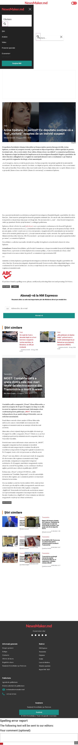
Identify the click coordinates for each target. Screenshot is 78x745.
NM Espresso (43, 648)
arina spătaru (6, 286)
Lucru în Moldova (44, 662)
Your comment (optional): (15, 730)
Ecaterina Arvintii (25, 349)
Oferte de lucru (8, 659)
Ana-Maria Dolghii (10, 393)
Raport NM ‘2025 (44, 669)
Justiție (41, 659)
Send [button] (1, 744)
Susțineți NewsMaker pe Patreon (14, 666)
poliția (15, 286)
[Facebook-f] (32, 635)
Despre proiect (7, 648)
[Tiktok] (42, 635)
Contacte (5, 655)
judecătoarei (29, 226)
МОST (27, 411)
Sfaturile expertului (44, 666)
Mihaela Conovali (9, 138)
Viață (5, 126)
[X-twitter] (35, 635)
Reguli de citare (8, 662)
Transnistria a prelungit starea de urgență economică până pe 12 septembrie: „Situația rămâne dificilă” (49, 560)
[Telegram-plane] (46, 635)
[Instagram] (39, 635)
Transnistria (8, 374)
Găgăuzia (42, 655)
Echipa (4, 652)
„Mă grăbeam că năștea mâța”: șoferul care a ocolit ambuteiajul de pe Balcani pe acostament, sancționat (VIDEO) (65, 340)
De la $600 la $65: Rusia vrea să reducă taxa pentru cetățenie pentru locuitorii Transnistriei (51, 542)
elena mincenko (7, 502)
